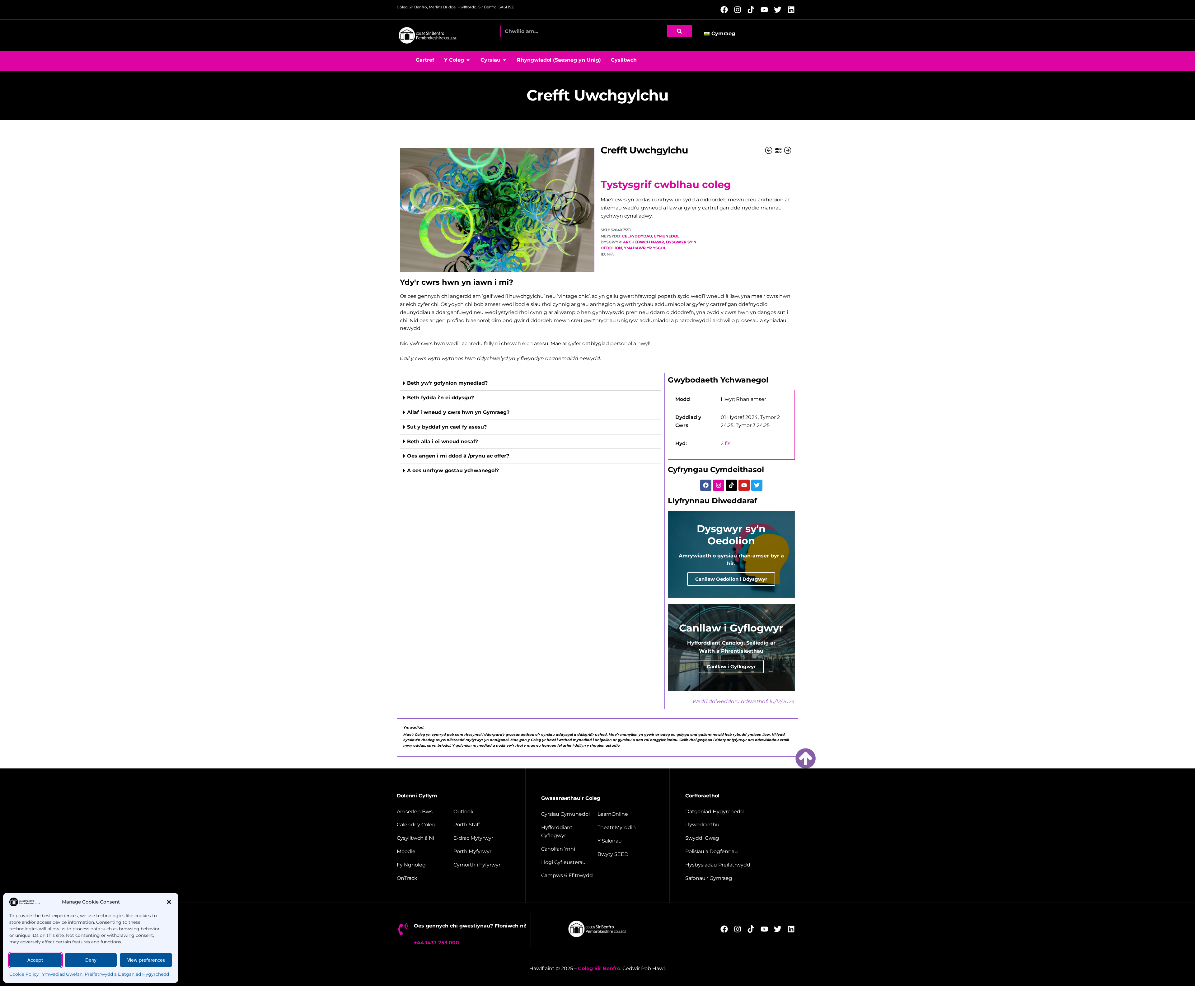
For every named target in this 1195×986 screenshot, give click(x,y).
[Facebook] (705, 485)
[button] (169, 902)
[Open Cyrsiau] (504, 60)
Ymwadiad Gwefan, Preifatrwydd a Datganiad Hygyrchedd (105, 974)
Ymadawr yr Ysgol (645, 248)
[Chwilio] (679, 31)
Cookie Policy (24, 974)
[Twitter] (756, 485)
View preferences (146, 960)
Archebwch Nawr (643, 242)
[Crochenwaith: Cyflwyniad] (769, 150)
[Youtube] (744, 485)
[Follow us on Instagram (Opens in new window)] (739, 9)
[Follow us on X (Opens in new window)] (779, 9)
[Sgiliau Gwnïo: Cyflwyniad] (787, 150)
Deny (90, 960)
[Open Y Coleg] (468, 60)
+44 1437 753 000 (436, 943)
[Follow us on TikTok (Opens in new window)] (752, 9)
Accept (35, 960)
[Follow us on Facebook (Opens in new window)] (725, 9)
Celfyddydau (637, 236)
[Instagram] (718, 485)
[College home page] (428, 35)
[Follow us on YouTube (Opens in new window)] (766, 9)
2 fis (725, 443)
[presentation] (530, 427)
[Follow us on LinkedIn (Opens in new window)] (792, 9)
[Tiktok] (731, 485)
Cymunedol (666, 236)
